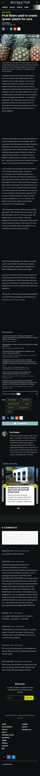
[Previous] (5, 486)
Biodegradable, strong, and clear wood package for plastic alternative (20, 345)
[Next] (35, 486)
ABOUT (4, 732)
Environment (6, 12)
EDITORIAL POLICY (8, 735)
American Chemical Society (15, 300)
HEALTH (12, 7)
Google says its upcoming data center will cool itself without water (18, 490)
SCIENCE (5, 7)
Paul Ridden (15, 432)
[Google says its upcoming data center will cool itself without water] (20, 476)
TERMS (4, 740)
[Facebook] (3, 28)
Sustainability (24, 408)
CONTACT (5, 746)
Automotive (26, 400)
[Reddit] (15, 28)
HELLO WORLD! (7, 727)
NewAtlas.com (26, 729)
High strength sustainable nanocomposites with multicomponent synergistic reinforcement (16, 372)
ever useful (21, 198)
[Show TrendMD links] (37, 393)
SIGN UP (19, 7)
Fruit (9, 411)
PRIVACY (5, 743)
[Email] (18, 28)
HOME (26, 7)
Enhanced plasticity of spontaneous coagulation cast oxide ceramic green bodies (18, 352)
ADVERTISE (5, 738)
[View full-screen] (38, 36)
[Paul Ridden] (5, 434)
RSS (3, 748)
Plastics (11, 408)
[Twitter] (7, 28)
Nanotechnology (14, 404)
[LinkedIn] (11, 28)
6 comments (21, 423)
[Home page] (20, 3)
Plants (27, 404)
